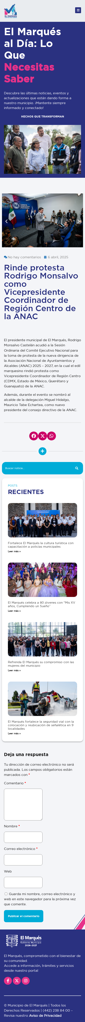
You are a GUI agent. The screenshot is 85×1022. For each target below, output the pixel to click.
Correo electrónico (21, 849)
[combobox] (36, 468)
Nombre (12, 826)
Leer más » (14, 551)
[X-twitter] (17, 981)
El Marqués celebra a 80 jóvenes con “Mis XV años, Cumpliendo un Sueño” (41, 604)
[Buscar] (77, 468)
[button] (6, 221)
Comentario (15, 783)
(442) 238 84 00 (57, 1010)
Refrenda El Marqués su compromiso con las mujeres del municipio (41, 663)
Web (8, 871)
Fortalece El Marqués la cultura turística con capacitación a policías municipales (41, 544)
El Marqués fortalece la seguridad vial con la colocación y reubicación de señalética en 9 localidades (41, 725)
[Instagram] (26, 981)
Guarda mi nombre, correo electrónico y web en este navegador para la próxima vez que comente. (40, 899)
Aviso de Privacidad (45, 1015)
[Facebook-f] (8, 981)
